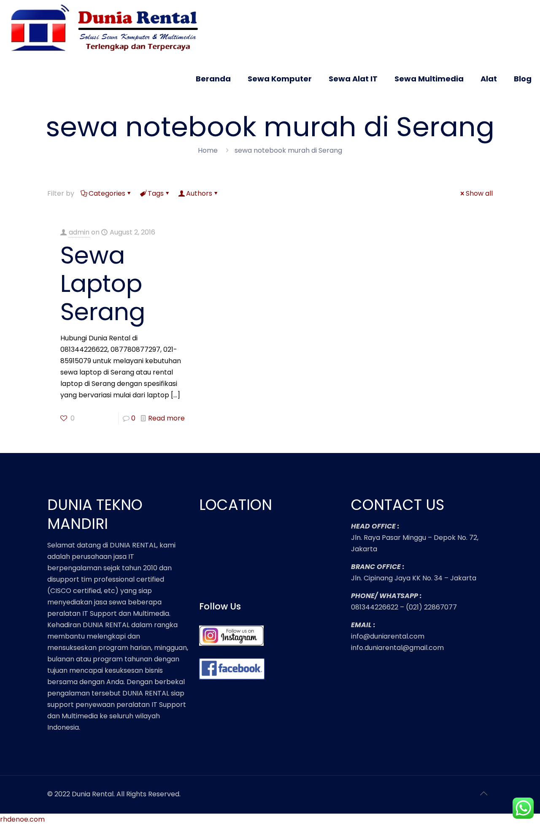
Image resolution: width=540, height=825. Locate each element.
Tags (156, 193)
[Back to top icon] (484, 793)
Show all (479, 193)
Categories (107, 193)
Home (208, 150)
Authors (199, 193)
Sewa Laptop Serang (102, 283)
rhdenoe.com (22, 819)
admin (79, 232)
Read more (166, 418)
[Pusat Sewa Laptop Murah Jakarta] (108, 28)
